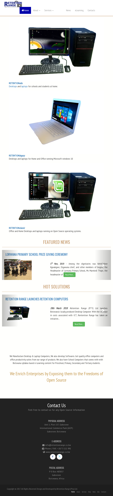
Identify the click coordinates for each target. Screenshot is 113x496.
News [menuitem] (68, 10)
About (78, 492)
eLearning (79, 10)
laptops (24, 86)
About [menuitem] (36, 10)
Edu (98, 492)
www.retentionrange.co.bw (58, 452)
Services (84, 492)
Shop (89, 492)
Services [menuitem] (48, 10)
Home (26, 10)
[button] (103, 265)
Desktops (13, 86)
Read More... (69, 274)
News (94, 492)
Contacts (91, 10)
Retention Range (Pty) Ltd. (67, 488)
